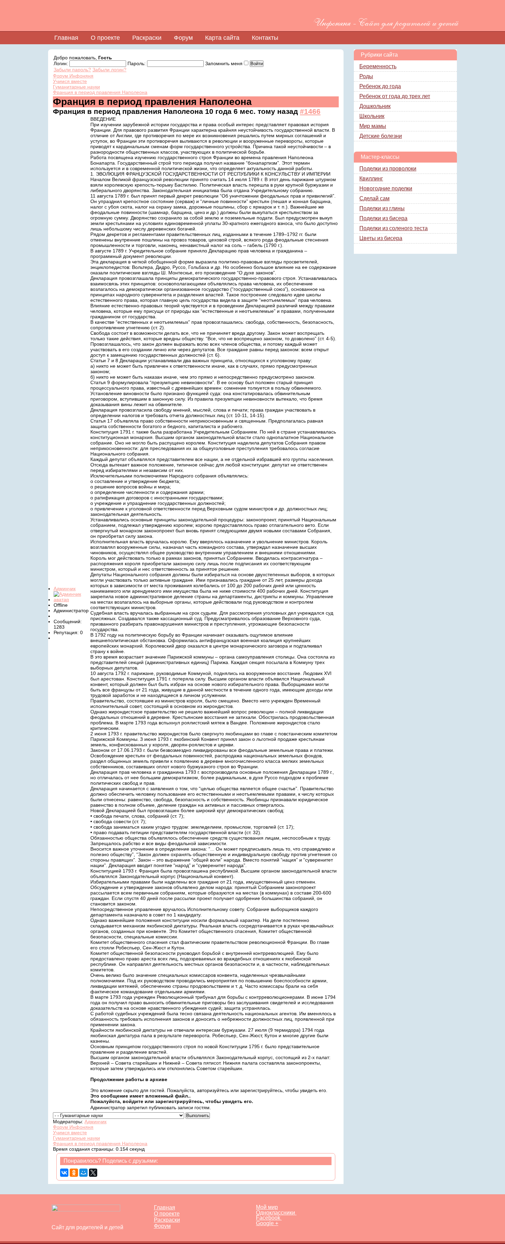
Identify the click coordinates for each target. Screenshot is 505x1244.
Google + (267, 1223)
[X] (93, 1173)
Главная (66, 37)
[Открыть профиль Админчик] (72, 599)
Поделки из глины (382, 208)
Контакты (265, 37)
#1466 (310, 111)
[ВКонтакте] (64, 1173)
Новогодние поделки (385, 188)
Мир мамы (372, 126)
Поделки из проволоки (387, 168)
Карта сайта (222, 37)
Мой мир (267, 1207)
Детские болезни (380, 136)
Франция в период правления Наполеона (100, 92)
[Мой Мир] (83, 1173)
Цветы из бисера (380, 238)
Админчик (65, 588)
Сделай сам (374, 198)
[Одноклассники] (74, 1173)
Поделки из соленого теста (393, 228)
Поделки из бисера (383, 218)
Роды (366, 76)
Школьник (371, 116)
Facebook (269, 1218)
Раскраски (146, 37)
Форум (183, 37)
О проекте (105, 37)
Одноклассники (276, 1213)
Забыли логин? (109, 69)
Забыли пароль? (72, 69)
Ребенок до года (380, 86)
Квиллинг (371, 178)
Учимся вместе (70, 81)
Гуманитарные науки (76, 87)
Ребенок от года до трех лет (394, 96)
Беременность (377, 66)
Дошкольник (375, 106)
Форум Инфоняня (73, 76)
